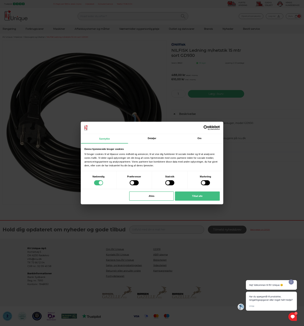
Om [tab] (199, 138)
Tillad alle (197, 196)
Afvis (151, 196)
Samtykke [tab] (104, 138)
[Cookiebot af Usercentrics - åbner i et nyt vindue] (206, 127)
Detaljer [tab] (152, 138)
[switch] (134, 182)
